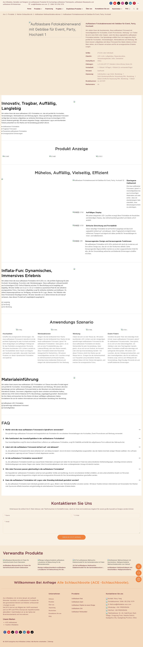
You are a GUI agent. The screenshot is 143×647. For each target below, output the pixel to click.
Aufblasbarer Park (77, 598)
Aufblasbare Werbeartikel (79, 612)
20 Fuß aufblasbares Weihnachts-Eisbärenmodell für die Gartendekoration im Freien (88, 567)
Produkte (11, 14)
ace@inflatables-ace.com (39, 4)
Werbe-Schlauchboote (24, 14)
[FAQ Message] (139, 579)
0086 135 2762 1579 (57, 4)
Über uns (51, 604)
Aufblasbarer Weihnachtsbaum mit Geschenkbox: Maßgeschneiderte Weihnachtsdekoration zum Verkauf (120, 569)
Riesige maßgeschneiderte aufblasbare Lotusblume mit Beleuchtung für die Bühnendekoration (52, 569)
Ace (4, 14)
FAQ (50, 616)
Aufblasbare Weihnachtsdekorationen (48, 14)
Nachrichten (52, 610)
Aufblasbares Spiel (77, 602)
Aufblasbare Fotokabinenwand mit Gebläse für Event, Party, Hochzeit (87, 14)
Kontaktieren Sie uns (55, 613)
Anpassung (52, 607)
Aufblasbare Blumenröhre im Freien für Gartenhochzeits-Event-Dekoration (17, 566)
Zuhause (51, 599)
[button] (129, 9)
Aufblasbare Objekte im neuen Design (83, 605)
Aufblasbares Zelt (77, 608)
